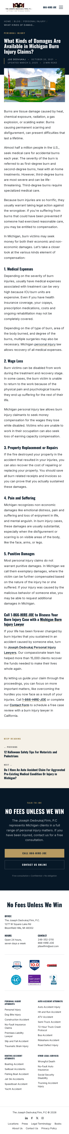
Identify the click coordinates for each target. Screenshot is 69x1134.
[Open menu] (61, 7)
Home (7, 21)
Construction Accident (17, 1019)
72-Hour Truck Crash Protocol (49, 1028)
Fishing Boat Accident (17, 1074)
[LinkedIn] (26, 1118)
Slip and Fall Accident (16, 1041)
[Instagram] (42, 1118)
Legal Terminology (41, 1123)
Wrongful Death (46, 1061)
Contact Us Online (34, 864)
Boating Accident (14, 1064)
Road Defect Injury (48, 1045)
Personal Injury (34, 21)
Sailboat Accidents (15, 1069)
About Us (17, 1128)
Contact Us (32, 1128)
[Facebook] (31, 1118)
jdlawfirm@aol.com (48, 946)
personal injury (45, 344)
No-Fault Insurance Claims (15, 1026)
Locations (13, 1123)
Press (25, 1123)
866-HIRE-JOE (49, 7)
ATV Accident (45, 1016)
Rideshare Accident (48, 1040)
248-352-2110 (46, 939)
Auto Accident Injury (49, 1006)
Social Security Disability (46, 1076)
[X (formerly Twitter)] (37, 1118)
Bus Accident (45, 1035)
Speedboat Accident (16, 1084)
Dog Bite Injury (13, 1014)
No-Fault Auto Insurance (45, 1068)
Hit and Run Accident (49, 1011)
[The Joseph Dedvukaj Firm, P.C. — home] (18, 7)
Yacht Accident (13, 1089)
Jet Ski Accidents (14, 1079)
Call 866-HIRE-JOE (34, 853)
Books (58, 1123)
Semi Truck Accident (49, 1021)
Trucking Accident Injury (48, 1085)
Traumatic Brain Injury (16, 1046)
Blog (17, 21)
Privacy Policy (49, 1128)
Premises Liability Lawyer (14, 1034)
